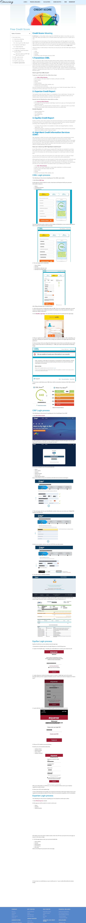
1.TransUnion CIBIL (18, 41)
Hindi (65, 1)
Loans (25, 1)
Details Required (19, 46)
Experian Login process (19, 62)
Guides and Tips (57, 1)
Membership (72, 1)
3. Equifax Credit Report (19, 48)
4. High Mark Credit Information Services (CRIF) (21, 51)
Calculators (46, 1)
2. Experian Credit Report (20, 44)
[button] (29, 33)
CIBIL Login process (18, 57)
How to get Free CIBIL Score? (22, 43)
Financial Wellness (35, 1)
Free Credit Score (16, 37)
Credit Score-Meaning (19, 39)
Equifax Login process (19, 60)
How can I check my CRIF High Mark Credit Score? (22, 54)
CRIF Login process (18, 59)
